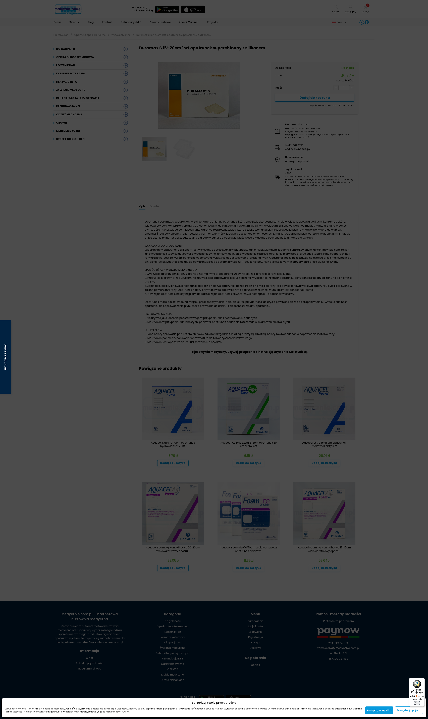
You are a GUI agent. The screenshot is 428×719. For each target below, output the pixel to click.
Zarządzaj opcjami (409, 710)
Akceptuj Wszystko (379, 710)
